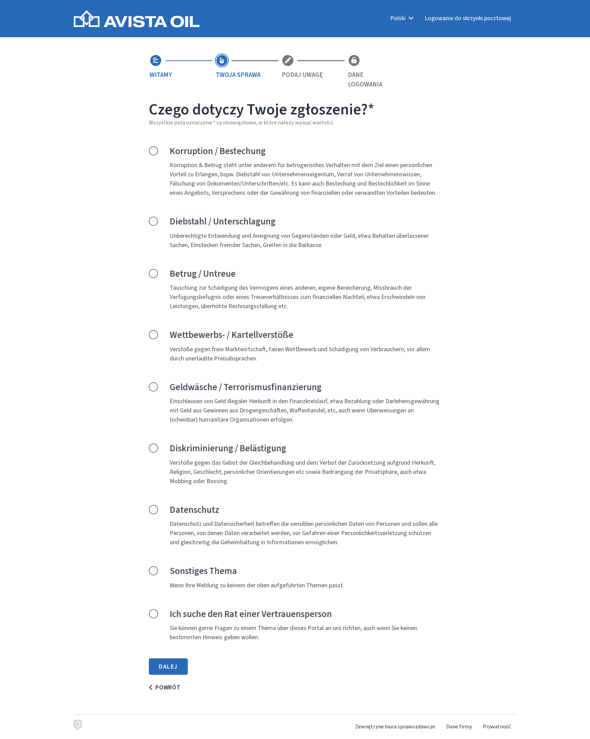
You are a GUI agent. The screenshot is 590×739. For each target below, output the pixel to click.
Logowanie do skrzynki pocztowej (468, 18)
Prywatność (497, 726)
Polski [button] (398, 18)
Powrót (168, 687)
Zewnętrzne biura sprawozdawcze (395, 726)
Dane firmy (459, 726)
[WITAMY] (156, 60)
